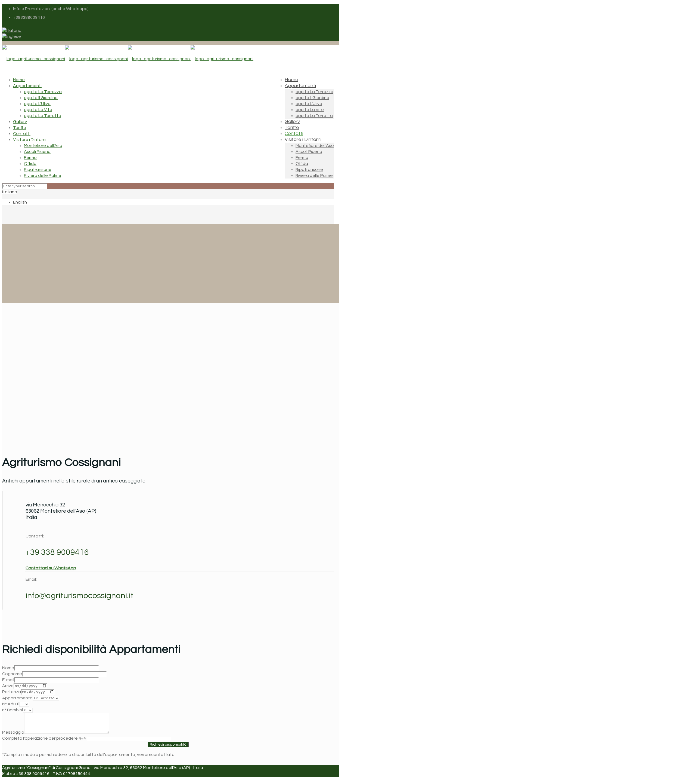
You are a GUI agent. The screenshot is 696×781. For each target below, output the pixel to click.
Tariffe (19, 127)
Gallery (20, 121)
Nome (8, 668)
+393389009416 (29, 17)
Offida (30, 163)
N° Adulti (10, 704)
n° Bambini (12, 710)
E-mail (8, 680)
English (20, 202)
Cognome (12, 674)
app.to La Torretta (42, 115)
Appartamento (17, 698)
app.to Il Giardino (41, 98)
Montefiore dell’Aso (43, 145)
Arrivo (8, 686)
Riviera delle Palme (42, 175)
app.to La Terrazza (43, 92)
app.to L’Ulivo (37, 104)
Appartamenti (27, 86)
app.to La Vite (38, 109)
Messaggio (13, 732)
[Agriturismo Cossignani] (127, 59)
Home (19, 80)
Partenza (11, 692)
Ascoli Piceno (37, 151)
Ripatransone (37, 169)
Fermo (30, 157)
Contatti (21, 133)
